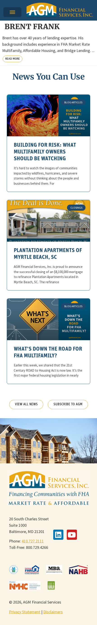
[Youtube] (72, 535)
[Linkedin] (58, 535)
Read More (12, 58)
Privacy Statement (24, 611)
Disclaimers (53, 611)
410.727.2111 (33, 541)
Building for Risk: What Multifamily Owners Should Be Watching (45, 152)
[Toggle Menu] (12, 12)
